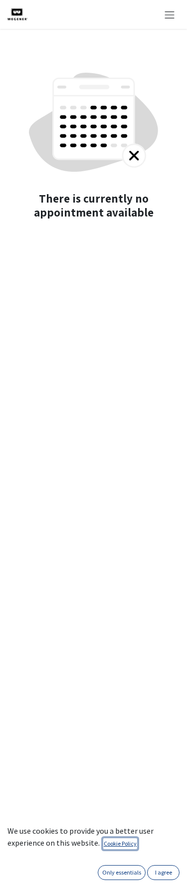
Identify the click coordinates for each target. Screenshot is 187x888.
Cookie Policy (120, 843)
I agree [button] (163, 872)
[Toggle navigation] (170, 14)
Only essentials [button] (121, 872)
